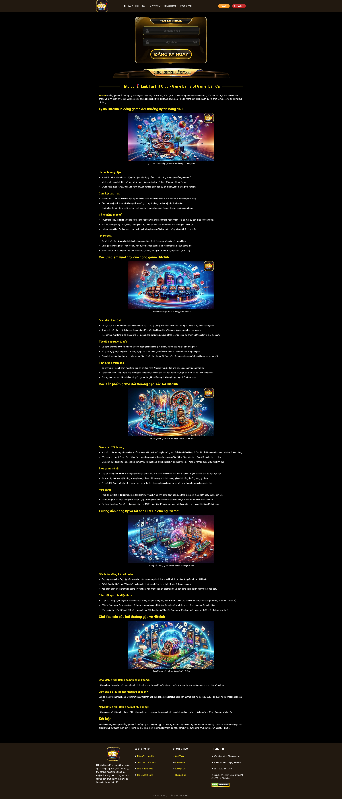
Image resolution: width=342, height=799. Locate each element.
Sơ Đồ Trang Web (145, 768)
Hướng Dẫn (186, 6)
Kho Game (154, 6)
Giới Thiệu (140, 6)
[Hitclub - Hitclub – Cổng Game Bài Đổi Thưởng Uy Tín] (108, 6)
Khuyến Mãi (170, 6)
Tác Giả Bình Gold (145, 775)
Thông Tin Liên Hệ (145, 756)
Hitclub (128, 6)
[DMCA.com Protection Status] (220, 784)
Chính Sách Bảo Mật (146, 762)
